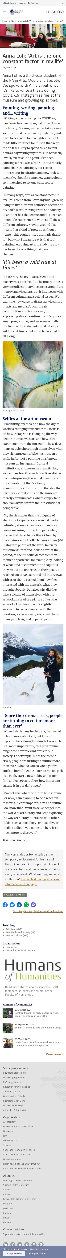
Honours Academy (12, 1159)
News (13, 21)
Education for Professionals (16, 1086)
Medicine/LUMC (11, 1140)
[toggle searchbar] (48, 12)
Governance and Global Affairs (18, 1126)
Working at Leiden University (17, 1180)
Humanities (11, 947)
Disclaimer (8, 1208)
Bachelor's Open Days (14, 1100)
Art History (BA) (14, 929)
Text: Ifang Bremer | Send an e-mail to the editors (38, 911)
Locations (8, 1203)
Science (7, 1145)
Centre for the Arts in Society (20, 950)
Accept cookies (14, 1253)
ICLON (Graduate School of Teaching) (22, 1164)
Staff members (33, 3)
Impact (6, 1194)
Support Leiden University (16, 1185)
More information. (39, 1249)
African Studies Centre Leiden (17, 1154)
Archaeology (9, 1121)
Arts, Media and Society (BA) (20, 932)
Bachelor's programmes (14, 1072)
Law (5, 1135)
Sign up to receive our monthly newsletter (24, 1234)
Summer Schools (11, 1091)
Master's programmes (14, 1077)
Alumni (6, 1189)
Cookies (7, 1213)
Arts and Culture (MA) (17, 935)
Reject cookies (38, 1253)
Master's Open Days (13, 1105)
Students (22, 3)
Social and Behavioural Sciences (19, 1150)
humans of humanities (14, 895)
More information (53, 1054)
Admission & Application (15, 1110)
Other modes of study (14, 1096)
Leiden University (9, 3)
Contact (7, 1222)
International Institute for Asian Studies (22, 1168)
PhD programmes (12, 1082)
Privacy (6, 1217)
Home (4, 21)
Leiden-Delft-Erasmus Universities (19, 1199)
